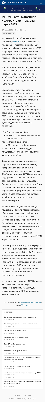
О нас (24, 396)
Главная (17, 396)
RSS (29, 396)
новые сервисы (8, 34)
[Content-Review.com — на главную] (14, 2)
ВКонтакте (25, 305)
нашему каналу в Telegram (30, 302)
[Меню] (41, 2)
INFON (16, 41)
